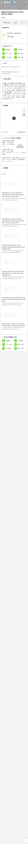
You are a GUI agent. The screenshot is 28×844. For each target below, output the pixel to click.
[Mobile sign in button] (26, 2)
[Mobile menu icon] (2, 2)
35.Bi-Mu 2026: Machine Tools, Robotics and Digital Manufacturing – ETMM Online (13, 247)
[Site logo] (10, 2)
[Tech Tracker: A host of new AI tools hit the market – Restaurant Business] (10, 315)
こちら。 (5, 146)
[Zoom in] (24, 109)
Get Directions (21, 132)
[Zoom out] (24, 111)
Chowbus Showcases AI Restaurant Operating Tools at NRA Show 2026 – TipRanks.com (13, 273)
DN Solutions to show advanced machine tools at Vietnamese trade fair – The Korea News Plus (13, 194)
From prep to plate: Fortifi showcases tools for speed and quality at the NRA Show (14, 299)
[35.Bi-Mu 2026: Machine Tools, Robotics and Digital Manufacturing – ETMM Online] (10, 236)
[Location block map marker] (14, 118)
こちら (11, 161)
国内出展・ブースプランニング (14, 152)
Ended (11, 36)
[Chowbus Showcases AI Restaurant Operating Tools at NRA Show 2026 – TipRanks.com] (10, 262)
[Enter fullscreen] (24, 114)
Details (3, 17)
